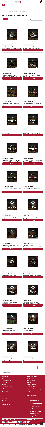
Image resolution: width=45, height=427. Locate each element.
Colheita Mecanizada (6, 380)
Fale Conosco (29, 382)
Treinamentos (10, 11)
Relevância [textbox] (33, 18)
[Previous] (41, 367)
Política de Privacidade (31, 384)
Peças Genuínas (5, 400)
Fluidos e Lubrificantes (7, 391)
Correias (4, 384)
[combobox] (36, 19)
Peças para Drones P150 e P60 (8, 388)
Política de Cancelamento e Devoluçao (34, 389)
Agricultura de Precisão (7, 386)
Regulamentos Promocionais (32, 393)
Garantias (28, 391)
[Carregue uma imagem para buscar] (41, 5)
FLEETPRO (4, 389)
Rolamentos (4, 382)
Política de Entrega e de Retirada (33, 388)
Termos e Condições (30, 386)
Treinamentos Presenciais (20, 11)
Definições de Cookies (31, 395)
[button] (12, 37)
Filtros (3, 378)
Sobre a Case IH (29, 378)
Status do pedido (6, 404)
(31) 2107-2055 (37, 411)
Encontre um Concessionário (8, 402)
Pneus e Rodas (5, 393)
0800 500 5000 (37, 403)
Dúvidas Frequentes (30, 380)
